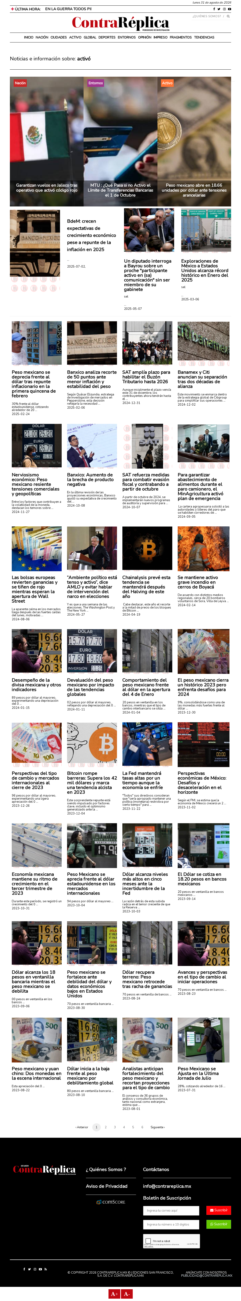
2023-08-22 (21, 1090)
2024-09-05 (187, 517)
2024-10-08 (76, 506)
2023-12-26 (21, 806)
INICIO (28, 37)
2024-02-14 (187, 605)
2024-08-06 (21, 619)
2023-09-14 (187, 899)
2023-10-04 (76, 905)
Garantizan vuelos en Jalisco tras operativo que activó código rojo (46, 187)
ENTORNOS (127, 37)
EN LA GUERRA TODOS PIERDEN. (74, 9)
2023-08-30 (76, 1008)
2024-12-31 (131, 403)
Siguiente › (158, 1127)
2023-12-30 (187, 712)
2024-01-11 (76, 709)
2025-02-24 (21, 414)
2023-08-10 (76, 1095)
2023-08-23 (187, 994)
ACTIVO (75, 37)
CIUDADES (59, 37)
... (68, 259)
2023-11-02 (187, 807)
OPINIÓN (144, 37)
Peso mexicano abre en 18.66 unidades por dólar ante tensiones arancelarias (194, 190)
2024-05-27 (76, 615)
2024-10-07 (131, 507)
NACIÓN (42, 37)
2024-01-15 (21, 708)
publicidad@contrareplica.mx (206, 1276)
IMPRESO (161, 37)
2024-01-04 (131, 712)
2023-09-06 (21, 1006)
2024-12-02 (187, 405)
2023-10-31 (21, 908)
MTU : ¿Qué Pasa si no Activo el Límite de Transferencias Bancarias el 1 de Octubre (120, 190)
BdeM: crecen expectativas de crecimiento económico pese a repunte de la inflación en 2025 (91, 235)
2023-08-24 (131, 998)
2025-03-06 (190, 299)
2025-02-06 (76, 408)
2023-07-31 (187, 1090)
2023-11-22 (131, 809)
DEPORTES (107, 37)
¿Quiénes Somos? (207, 16)
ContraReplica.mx (129, 1276)
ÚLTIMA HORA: (27, 9)
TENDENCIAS (204, 37)
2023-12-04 (76, 813)
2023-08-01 (131, 1109)
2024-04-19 (131, 615)
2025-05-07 (133, 309)
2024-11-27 (21, 512)
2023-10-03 (131, 911)
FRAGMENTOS (181, 37)
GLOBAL (90, 37)
